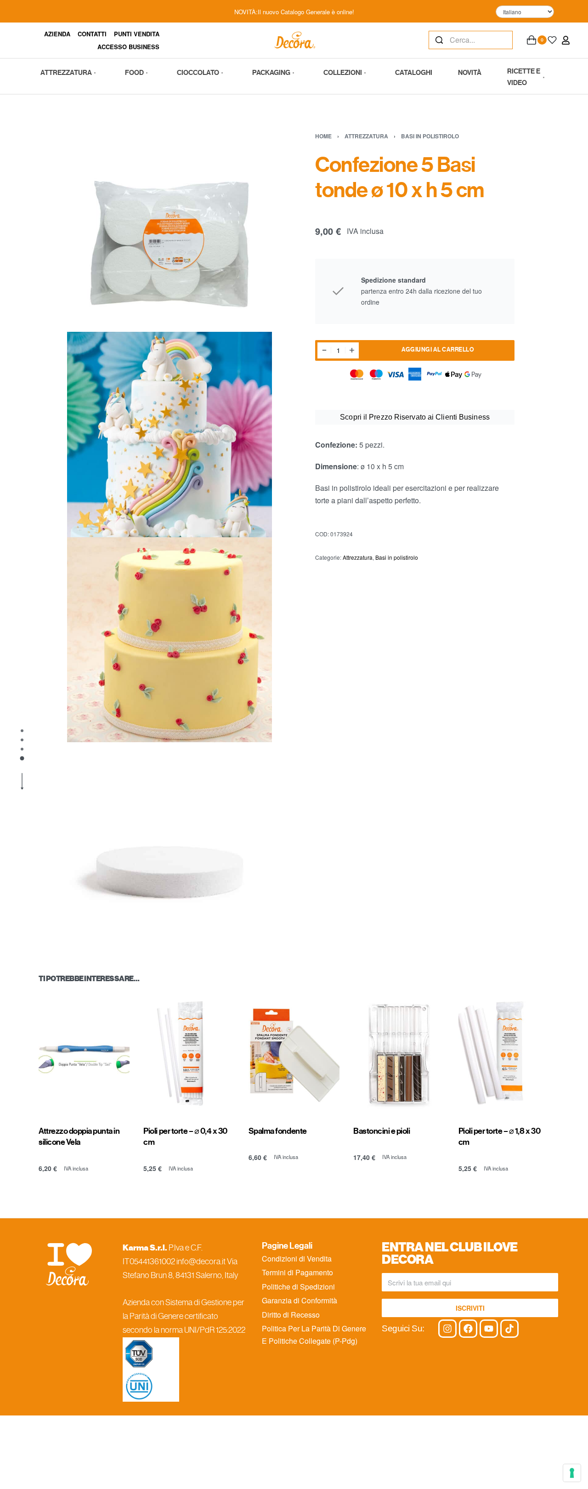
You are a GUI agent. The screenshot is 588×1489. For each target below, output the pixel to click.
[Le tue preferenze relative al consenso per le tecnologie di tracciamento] (572, 1473)
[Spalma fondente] (294, 1053)
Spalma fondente (278, 1131)
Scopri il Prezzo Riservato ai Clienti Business (415, 417)
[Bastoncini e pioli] (398, 1053)
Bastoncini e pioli (381, 1131)
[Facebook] (468, 1328)
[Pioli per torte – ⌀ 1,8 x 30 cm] (503, 1053)
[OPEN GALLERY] (169, 229)
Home (323, 136)
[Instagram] (447, 1328)
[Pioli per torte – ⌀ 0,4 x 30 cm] (188, 1053)
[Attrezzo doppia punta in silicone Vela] (84, 1053)
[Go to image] (22, 730)
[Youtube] (489, 1328)
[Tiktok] (509, 1328)
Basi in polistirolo (430, 136)
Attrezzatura (366, 136)
